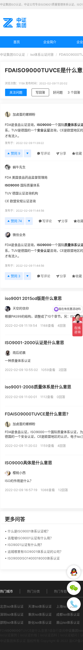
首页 (16, 42)
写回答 (40, 92)
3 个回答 (74, 92)
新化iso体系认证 (40, 622)
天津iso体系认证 (40, 606)
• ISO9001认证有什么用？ (24, 545)
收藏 (78, 153)
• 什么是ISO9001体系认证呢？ (27, 531)
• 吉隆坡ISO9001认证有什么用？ (29, 538)
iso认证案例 (8, 635)
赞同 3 (15, 276)
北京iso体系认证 (12, 606)
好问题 (58, 92)
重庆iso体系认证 (40, 614)
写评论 (45, 153)
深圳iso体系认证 (12, 614)
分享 (63, 153)
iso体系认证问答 (42, 54)
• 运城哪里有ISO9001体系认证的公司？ (34, 551)
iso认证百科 (48, 635)
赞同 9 (15, 153)
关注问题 (15, 92)
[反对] (27, 153)
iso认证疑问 (68, 635)
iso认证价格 (28, 635)
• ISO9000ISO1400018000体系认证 (32, 558)
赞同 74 (16, 221)
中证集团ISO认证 (12, 54)
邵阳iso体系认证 (12, 622)
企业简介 (49, 42)
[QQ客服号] (74, 572)
